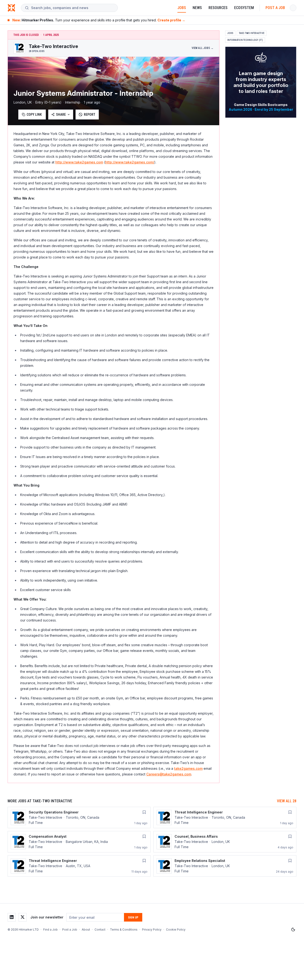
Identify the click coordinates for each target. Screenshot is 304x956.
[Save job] (144, 812)
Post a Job (275, 7)
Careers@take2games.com (168, 774)
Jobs (181, 7)
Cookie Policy (175, 929)
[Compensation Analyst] (79, 841)
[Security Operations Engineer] (79, 817)
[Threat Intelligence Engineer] (225, 817)
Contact (100, 929)
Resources (218, 7)
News (197, 7)
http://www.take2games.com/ (129, 162)
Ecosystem (244, 7)
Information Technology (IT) (245, 40)
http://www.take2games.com (79, 162)
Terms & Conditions (124, 929)
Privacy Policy (152, 929)
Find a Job (50, 929)
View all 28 (286, 801)
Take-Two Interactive (251, 33)
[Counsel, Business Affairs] (225, 841)
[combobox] (72, 7)
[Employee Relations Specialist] (225, 866)
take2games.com (188, 768)
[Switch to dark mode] (293, 929)
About (86, 929)
